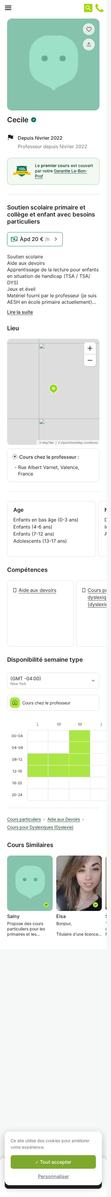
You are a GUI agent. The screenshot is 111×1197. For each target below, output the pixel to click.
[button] (89, 29)
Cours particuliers (24, 819)
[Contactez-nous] (99, 8)
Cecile (17, 120)
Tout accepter (55, 1162)
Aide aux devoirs (37, 590)
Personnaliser (53, 1176)
